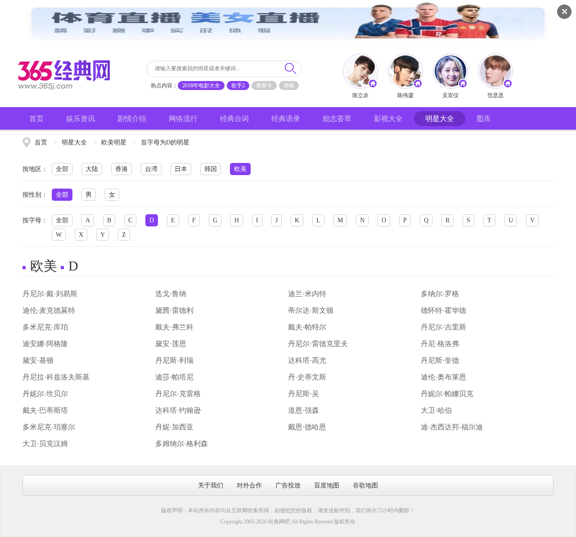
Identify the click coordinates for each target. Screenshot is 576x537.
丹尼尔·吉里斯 (443, 327)
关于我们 (210, 485)
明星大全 (439, 118)
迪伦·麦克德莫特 (48, 310)
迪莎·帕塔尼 (174, 377)
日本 (181, 169)
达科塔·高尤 (307, 360)
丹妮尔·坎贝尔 (45, 393)
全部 (62, 169)
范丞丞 (495, 95)
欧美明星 (113, 142)
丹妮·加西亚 (174, 427)
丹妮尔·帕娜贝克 (447, 393)
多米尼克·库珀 (45, 327)
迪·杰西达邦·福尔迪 (452, 427)
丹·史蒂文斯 (307, 377)
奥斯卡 (264, 85)
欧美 (240, 169)
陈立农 (360, 95)
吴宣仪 (450, 95)
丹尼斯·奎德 (440, 360)
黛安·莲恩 (170, 343)
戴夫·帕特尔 (307, 327)
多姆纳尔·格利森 (181, 443)
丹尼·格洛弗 (440, 343)
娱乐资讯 (80, 118)
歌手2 (238, 85)
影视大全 (388, 118)
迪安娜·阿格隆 (45, 343)
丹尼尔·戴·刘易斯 (49, 294)
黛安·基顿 (38, 360)
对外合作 (249, 485)
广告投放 (288, 485)
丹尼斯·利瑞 (174, 360)
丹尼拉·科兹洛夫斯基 (56, 377)
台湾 (151, 169)
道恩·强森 (303, 410)
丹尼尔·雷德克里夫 (318, 343)
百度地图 (326, 485)
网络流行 (183, 118)
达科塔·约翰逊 (178, 410)
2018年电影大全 (201, 85)
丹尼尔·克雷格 (178, 393)
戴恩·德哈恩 (307, 427)
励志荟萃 (337, 118)
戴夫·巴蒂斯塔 (45, 410)
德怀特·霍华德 (443, 310)
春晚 (289, 85)
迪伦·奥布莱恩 (443, 377)
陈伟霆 (405, 95)
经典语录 (285, 118)
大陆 (92, 169)
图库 (484, 118)
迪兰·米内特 (307, 294)
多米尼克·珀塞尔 (48, 427)
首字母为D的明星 (165, 142)
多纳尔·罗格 (440, 294)
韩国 (210, 169)
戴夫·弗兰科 (174, 327)
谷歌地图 (365, 485)
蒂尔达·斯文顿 (310, 310)
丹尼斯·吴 (303, 393)
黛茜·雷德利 (174, 310)
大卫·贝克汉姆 (45, 443)
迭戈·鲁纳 (170, 294)
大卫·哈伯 (436, 410)
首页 (36, 118)
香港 (121, 169)
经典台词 (234, 118)
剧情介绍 (131, 118)
